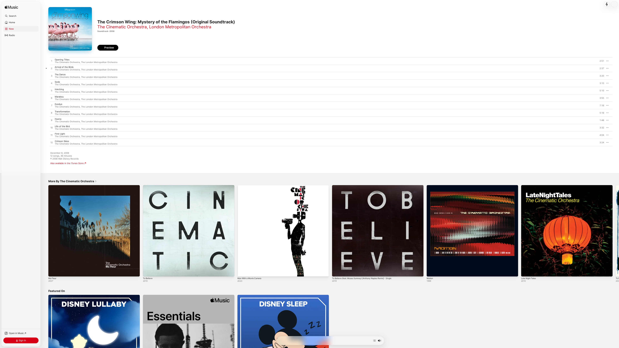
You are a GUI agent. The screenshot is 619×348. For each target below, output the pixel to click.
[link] (72, 181)
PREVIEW (600, 61)
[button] (21, 16)
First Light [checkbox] (60, 133)
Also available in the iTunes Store (67, 163)
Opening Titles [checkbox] (62, 59)
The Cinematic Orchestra (122, 26)
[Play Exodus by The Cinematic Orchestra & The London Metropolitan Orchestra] (51, 105)
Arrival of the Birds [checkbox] (64, 67)
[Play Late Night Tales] (525, 272)
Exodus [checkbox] (58, 104)
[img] (11, 7)
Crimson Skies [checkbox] (62, 141)
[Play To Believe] (147, 272)
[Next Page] (616, 231)
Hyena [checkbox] (58, 119)
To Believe (148, 186)
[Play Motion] (430, 272)
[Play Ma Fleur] (52, 272)
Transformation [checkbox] (62, 111)
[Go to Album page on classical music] (607, 4)
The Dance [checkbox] (60, 74)
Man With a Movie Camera (250, 186)
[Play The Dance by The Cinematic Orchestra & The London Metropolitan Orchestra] (51, 75)
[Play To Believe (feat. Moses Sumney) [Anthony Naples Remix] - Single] (336, 272)
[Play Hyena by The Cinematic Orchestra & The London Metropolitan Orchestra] (51, 120)
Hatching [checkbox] (59, 89)
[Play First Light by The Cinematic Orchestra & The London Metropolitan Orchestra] (51, 135)
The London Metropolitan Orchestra (99, 62)
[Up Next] (374, 340)
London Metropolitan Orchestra (180, 26)
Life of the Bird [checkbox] (62, 126)
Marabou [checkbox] (59, 96)
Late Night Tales (529, 186)
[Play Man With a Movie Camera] (241, 272)
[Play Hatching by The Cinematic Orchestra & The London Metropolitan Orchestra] (51, 90)
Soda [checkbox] (57, 82)
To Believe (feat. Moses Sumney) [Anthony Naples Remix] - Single (365, 186)
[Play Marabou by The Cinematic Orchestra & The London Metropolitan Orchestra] (51, 98)
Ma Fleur (52, 186)
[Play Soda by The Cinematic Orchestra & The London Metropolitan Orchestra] (51, 83)
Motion (430, 186)
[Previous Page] (45, 231)
